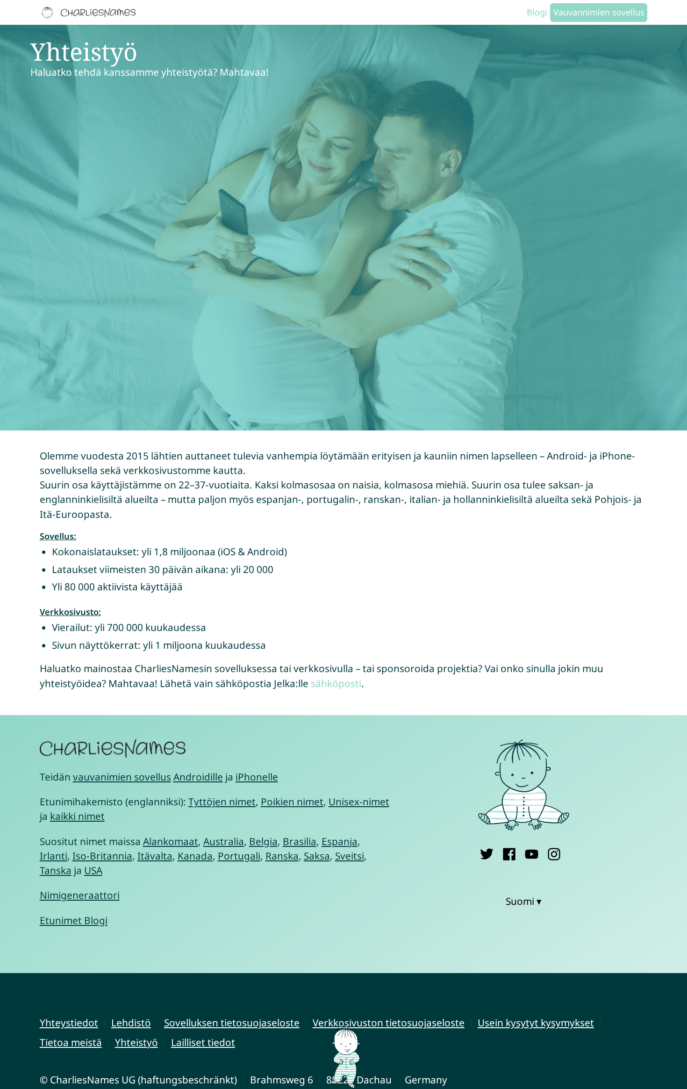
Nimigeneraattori (80, 895)
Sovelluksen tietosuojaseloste (232, 1022)
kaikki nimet (77, 816)
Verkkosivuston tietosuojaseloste (389, 1022)
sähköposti (336, 683)
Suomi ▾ (524, 901)
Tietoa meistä (71, 1042)
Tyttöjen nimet (222, 801)
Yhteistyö (136, 1042)
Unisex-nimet (359, 801)
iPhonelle (257, 776)
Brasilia (299, 841)
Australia (223, 841)
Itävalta (154, 855)
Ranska (282, 855)
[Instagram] (554, 852)
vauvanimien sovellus (122, 776)
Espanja (340, 841)
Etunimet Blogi (73, 920)
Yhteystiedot (69, 1022)
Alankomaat (170, 841)
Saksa (317, 855)
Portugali (239, 855)
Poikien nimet (292, 801)
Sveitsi (349, 855)
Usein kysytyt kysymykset (536, 1022)
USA (93, 870)
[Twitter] (487, 852)
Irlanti (53, 855)
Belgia (263, 841)
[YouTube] (531, 852)
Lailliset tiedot (203, 1042)
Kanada (195, 855)
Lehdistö (131, 1022)
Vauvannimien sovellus (598, 12)
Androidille (198, 776)
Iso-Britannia (102, 855)
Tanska (56, 870)
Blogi (537, 12)
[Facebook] (509, 852)
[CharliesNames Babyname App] (91, 12)
